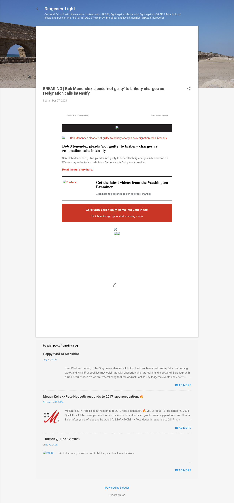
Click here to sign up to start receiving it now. (117, 216)
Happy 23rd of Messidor (61, 354)
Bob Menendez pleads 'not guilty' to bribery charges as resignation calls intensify (109, 148)
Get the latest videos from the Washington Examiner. (132, 184)
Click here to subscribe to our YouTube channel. (123, 193)
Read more (183, 385)
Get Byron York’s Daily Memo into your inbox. (117, 209)
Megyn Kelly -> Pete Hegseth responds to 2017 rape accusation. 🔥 (93, 396)
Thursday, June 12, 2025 (61, 439)
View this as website (159, 115)
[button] (189, 88)
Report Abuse (117, 495)
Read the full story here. (77, 169)
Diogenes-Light (59, 8)
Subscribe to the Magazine (77, 115)
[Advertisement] (117, 59)
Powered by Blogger (117, 487)
